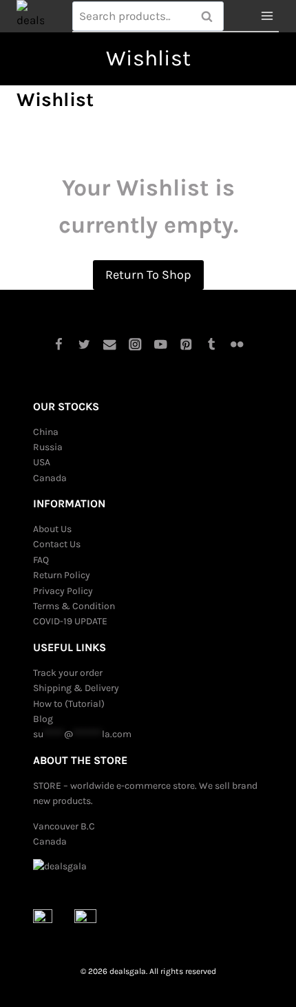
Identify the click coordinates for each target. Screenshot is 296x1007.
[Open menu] (266, 16)
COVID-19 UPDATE (70, 621)
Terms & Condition (74, 606)
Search (211, 16)
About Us (52, 529)
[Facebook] (59, 344)
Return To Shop (148, 274)
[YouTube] (160, 344)
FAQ (41, 560)
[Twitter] (84, 344)
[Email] (110, 344)
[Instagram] (135, 344)
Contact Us (57, 544)
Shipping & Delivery (76, 688)
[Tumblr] (211, 344)
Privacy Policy (63, 591)
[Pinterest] (186, 344)
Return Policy (61, 575)
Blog (43, 719)
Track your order (68, 673)
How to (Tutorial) (69, 704)
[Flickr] (237, 344)
